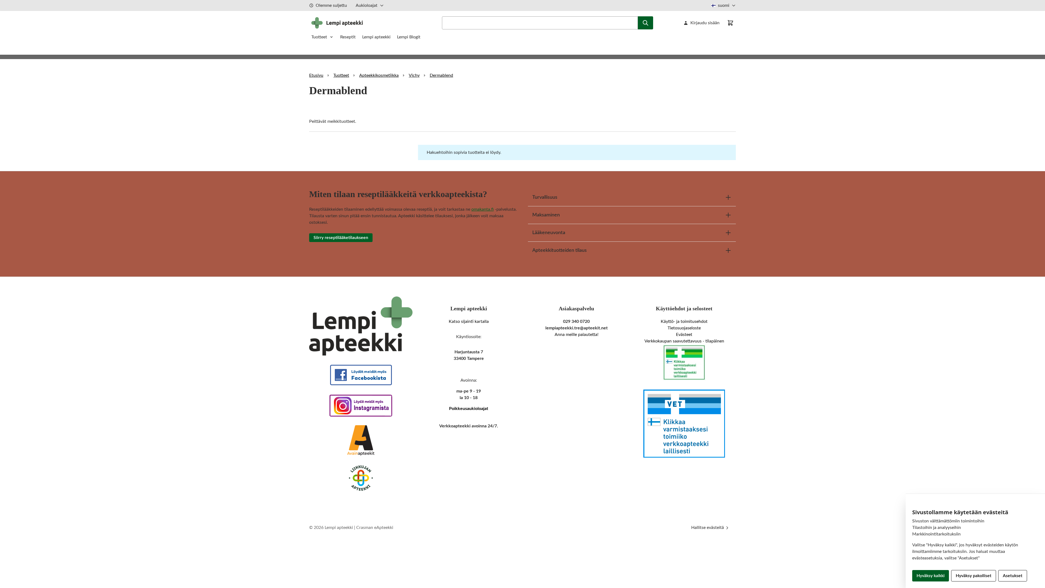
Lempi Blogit (408, 37)
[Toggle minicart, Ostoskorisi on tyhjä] (730, 23)
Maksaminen (546, 215)
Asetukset (1012, 576)
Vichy (414, 75)
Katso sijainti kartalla (469, 321)
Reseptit (348, 37)
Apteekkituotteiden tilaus (559, 250)
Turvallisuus (544, 197)
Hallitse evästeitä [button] (708, 527)
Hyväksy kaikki (931, 576)
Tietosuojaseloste (684, 328)
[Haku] (645, 22)
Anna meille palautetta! (576, 334)
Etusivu (316, 75)
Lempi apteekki (376, 37)
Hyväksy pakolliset (973, 576)
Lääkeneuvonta (548, 232)
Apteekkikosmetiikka (379, 75)
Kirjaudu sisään (705, 23)
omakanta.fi (482, 209)
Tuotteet (319, 37)
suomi (723, 5)
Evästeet (684, 334)
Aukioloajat (366, 5)
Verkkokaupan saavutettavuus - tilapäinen (684, 341)
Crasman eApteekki (374, 527)
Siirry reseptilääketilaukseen (341, 237)
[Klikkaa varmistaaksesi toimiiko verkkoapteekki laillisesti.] (684, 362)
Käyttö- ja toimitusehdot (684, 321)
